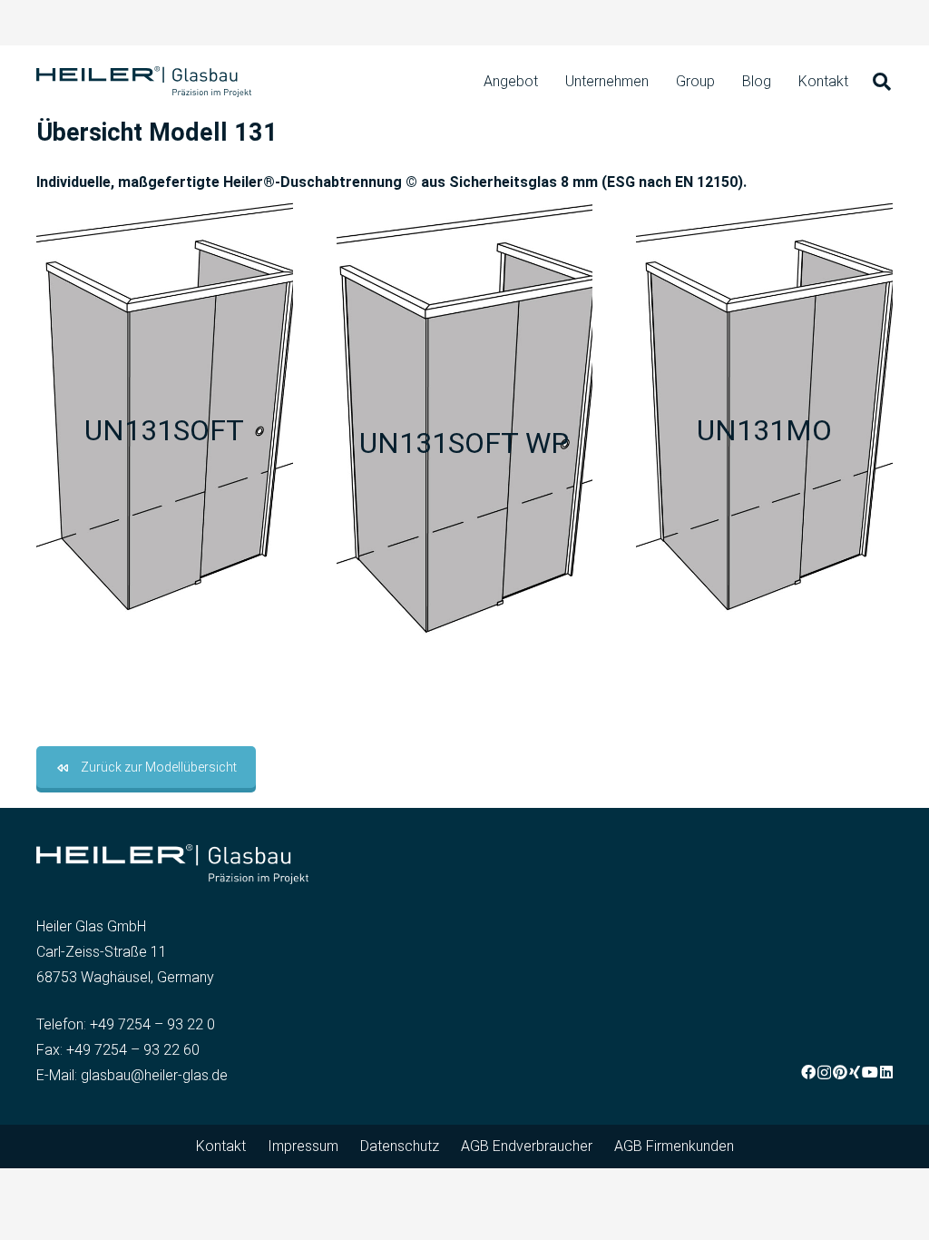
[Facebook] (808, 1072)
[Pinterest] (840, 1072)
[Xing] (854, 1072)
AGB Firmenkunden (674, 1146)
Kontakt (221, 1146)
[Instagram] (824, 1073)
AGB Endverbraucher (526, 1146)
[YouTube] (870, 1072)
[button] (882, 82)
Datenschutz (399, 1146)
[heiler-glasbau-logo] (143, 82)
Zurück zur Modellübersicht (159, 767)
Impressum (303, 1146)
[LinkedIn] (886, 1072)
